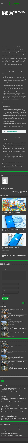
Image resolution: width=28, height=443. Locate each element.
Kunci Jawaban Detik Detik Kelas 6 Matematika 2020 (13, 252)
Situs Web (3, 290)
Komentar (4, 269)
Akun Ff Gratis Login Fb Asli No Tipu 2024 (13, 426)
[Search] (23, 303)
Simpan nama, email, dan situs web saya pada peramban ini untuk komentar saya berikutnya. (13, 295)
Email (3, 286)
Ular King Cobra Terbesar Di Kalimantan (8, 188)
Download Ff (9, 431)
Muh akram (3, 433)
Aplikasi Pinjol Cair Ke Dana (12, 433)
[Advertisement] (14, 31)
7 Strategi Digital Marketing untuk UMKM (11, 212)
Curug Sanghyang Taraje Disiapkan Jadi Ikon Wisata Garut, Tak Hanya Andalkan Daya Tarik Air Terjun (17, 334)
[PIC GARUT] (14, 3)
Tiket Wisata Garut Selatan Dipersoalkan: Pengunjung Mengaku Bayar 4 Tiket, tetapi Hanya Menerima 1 (17, 316)
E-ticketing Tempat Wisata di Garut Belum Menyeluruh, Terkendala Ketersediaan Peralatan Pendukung (17, 310)
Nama (3, 281)
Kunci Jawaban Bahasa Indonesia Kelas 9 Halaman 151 (18, 191)
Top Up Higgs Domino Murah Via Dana (14, 435)
